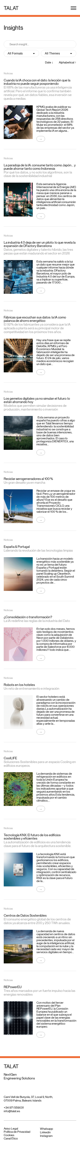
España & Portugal (17, 547)
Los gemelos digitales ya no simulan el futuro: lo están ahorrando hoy (37, 400)
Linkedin (45, 1132)
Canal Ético (11, 1138)
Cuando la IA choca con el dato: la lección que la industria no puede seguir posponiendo (37, 82)
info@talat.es (12, 1111)
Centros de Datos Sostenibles (25, 915)
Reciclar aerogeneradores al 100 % (28, 479)
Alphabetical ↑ (67, 62)
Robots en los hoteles (19, 685)
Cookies (9, 1135)
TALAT (11, 8)
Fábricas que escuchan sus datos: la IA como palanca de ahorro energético (35, 319)
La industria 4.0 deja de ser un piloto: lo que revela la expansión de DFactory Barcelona (40, 244)
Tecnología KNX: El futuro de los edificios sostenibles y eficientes (32, 836)
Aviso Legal (11, 1128)
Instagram (46, 1136)
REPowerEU (13, 987)
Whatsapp (46, 1128)
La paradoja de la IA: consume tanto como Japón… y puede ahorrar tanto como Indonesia (40, 166)
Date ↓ (49, 62)
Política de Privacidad (17, 1131)
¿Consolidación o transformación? (28, 617)
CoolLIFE (10, 758)
